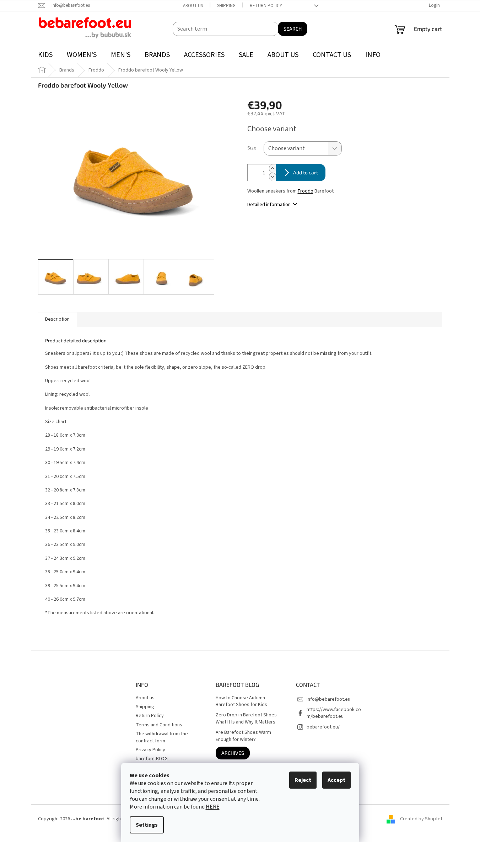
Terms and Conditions (159, 724)
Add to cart (305, 172)
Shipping (226, 5)
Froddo (305, 191)
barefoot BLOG (152, 758)
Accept (336, 780)
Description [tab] (57, 319)
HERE (213, 807)
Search (293, 29)
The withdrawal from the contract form (162, 737)
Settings (147, 825)
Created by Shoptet (421, 818)
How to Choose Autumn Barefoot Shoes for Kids (241, 701)
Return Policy (266, 5)
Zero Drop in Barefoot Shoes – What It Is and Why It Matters (248, 718)
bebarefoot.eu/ (323, 727)
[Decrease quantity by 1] (272, 177)
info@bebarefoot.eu (328, 699)
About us (193, 5)
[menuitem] (45, 55)
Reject (303, 780)
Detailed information (269, 204)
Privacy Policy (150, 749)
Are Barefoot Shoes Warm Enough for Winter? (243, 736)
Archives (232, 753)
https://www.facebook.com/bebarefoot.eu (334, 713)
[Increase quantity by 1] (272, 168)
